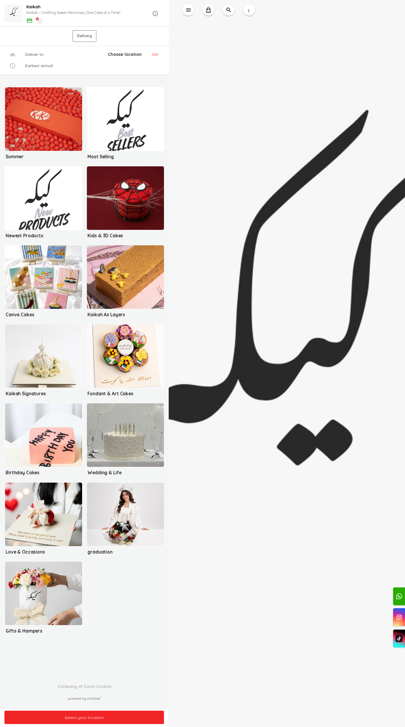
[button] (84, 13)
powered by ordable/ (84, 698)
